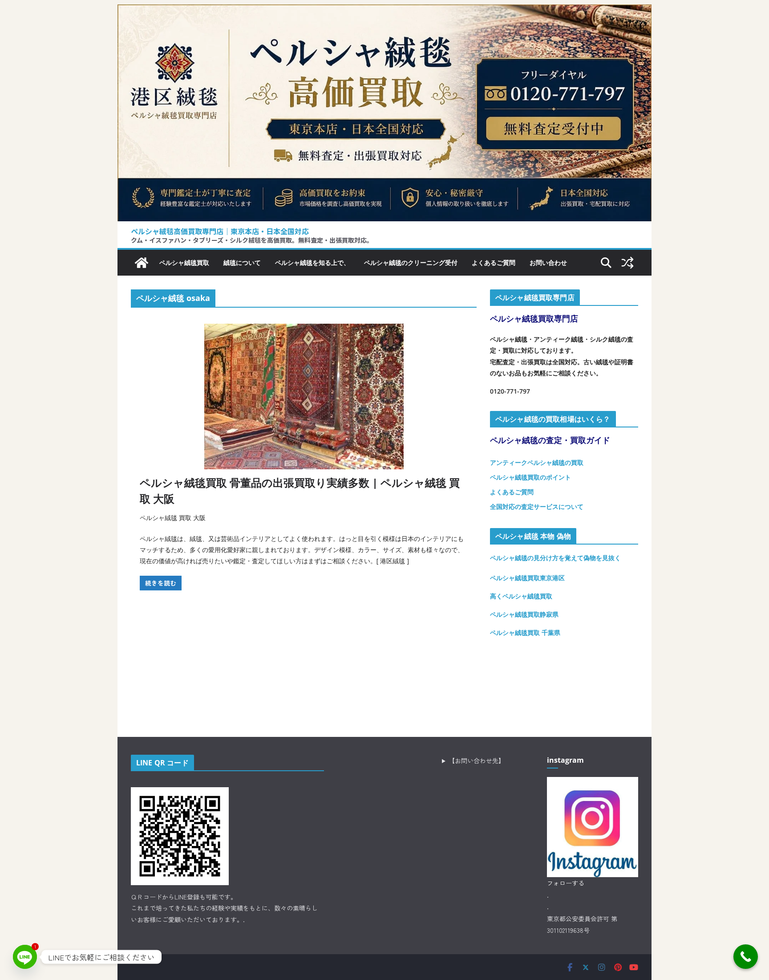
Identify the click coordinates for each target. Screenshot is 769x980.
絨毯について (242, 262)
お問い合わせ (548, 262)
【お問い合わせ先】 (477, 760)
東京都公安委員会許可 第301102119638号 (582, 924)
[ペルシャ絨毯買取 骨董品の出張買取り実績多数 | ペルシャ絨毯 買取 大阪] (304, 396)
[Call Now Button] (745, 956)
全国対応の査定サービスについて (536, 506)
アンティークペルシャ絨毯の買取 (536, 462)
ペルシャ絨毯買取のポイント (530, 477)
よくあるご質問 (493, 262)
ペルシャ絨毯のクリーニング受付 (410, 262)
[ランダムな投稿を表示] (627, 262)
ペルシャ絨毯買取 (184, 262)
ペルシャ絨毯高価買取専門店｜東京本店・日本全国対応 (220, 231)
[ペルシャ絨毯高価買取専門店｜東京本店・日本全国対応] (384, 11)
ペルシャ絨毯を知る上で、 (312, 262)
